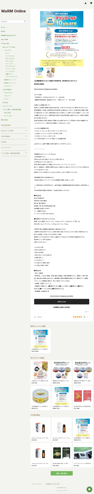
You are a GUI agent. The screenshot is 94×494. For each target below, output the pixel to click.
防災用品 (5, 102)
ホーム (3, 27)
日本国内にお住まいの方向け (61, 307)
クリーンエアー (10, 63)
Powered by (60, 490)
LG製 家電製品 (7, 89)
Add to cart (62, 302)
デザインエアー (10, 61)
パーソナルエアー (11, 71)
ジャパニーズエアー (11, 69)
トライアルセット (10, 56)
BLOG (3, 31)
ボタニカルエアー (11, 58)
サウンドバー (7, 96)
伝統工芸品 (7, 112)
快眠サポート (9, 74)
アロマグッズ (8, 86)
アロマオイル (8, 50)
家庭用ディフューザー (10, 83)
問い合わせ (4, 120)
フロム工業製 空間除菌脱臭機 (12, 109)
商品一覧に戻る (61, 473)
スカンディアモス (7, 106)
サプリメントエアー (11, 66)
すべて (7, 53)
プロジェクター (8, 92)
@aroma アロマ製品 (9, 47)
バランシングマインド (12, 76)
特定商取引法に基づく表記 (52, 484)
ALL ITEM (4, 39)
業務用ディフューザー (10, 80)
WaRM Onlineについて (8, 35)
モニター (6, 99)
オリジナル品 (8, 116)
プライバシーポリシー (37, 484)
